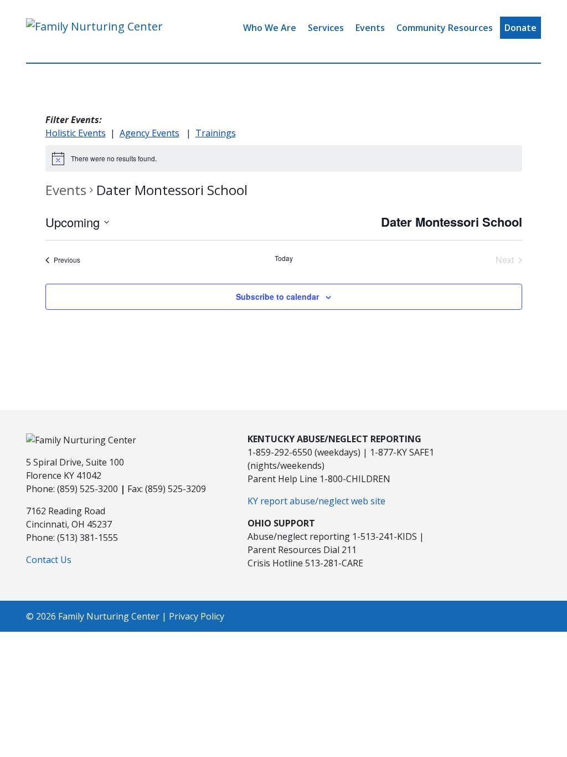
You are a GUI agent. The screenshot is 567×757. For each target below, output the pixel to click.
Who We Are (269, 28)
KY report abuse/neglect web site (316, 501)
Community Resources (444, 28)
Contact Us (48, 560)
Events (370, 28)
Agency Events (149, 133)
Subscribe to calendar (277, 296)
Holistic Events (75, 133)
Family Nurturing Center (108, 616)
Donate (520, 28)
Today (284, 258)
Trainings (215, 133)
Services (326, 28)
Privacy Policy (196, 616)
